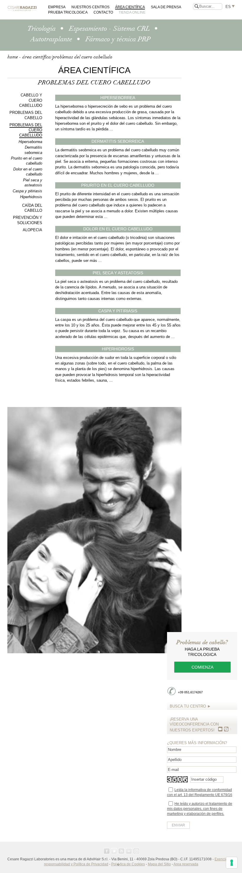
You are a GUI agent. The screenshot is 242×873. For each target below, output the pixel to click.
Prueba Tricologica (68, 12)
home (12, 57)
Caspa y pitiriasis (27, 191)
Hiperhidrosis (31, 197)
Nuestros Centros (90, 7)
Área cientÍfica (130, 7)
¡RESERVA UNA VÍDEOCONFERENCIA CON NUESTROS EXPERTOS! (194, 724)
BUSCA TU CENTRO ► (190, 706)
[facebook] (107, 851)
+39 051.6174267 (190, 692)
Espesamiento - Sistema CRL (109, 28)
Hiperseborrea (30, 142)
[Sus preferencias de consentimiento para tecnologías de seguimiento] (231, 862)
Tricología (41, 28)
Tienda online (132, 12)
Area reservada (186, 864)
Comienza (202, 667)
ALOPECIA (32, 230)
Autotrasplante (51, 39)
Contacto (103, 12)
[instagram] (136, 851)
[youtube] (121, 851)
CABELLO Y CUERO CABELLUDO (30, 100)
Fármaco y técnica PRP (118, 39)
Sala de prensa (166, 7)
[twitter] (114, 851)
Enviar (178, 825)
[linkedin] (129, 851)
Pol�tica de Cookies (128, 864)
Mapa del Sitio (159, 864)
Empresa (57, 7)
